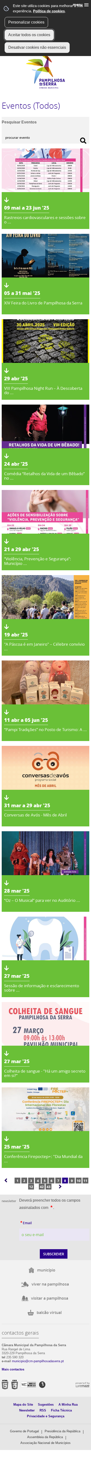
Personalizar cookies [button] (26, 22)
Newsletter (27, 1410)
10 (79, 1180)
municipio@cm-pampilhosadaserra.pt (38, 1361)
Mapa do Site (23, 1404)
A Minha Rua (68, 1404)
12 (31, 1186)
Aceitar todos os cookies (29, 35)
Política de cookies (49, 11)
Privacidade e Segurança (45, 1416)
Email (36, 1222)
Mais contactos (13, 1369)
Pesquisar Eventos (19, 122)
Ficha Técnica (61, 1410)
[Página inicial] (45, 87)
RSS (43, 1410)
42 (42, 1186)
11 (85, 1180)
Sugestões (46, 1404)
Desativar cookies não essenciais (37, 47)
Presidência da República (62, 1431)
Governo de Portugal (24, 1431)
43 (48, 1186)
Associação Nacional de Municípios (45, 1443)
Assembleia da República (45, 1437)
